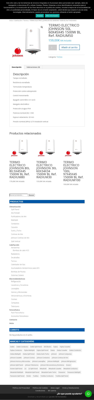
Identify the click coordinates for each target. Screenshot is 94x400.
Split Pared (15, 209)
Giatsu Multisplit (15, 354)
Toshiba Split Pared (62, 376)
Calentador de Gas (18, 264)
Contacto (13, 320)
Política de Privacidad (21, 388)
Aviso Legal (55, 388)
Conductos (15, 224)
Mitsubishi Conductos (70, 369)
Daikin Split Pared (36, 347)
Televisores (15, 306)
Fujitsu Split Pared (42, 350)
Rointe (29, 376)
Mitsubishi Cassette (55, 369)
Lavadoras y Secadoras (19, 285)
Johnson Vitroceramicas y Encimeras (52, 365)
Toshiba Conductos (47, 376)
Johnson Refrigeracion (68, 361)
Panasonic (62, 372)
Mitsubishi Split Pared (32, 372)
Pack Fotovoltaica (17, 313)
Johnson (54, 354)
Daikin (12, 347)
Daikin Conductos (22, 347)
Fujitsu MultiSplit (29, 350)
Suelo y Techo (16, 231)
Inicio (11, 20)
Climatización (15, 207)
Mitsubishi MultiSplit (16, 372)
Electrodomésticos (17, 279)
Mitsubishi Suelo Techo (48, 372)
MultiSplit (14, 220)
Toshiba (35, 376)
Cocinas (14, 299)
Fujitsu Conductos (16, 350)
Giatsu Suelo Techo (43, 354)
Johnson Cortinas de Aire (20, 238)
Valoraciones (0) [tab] (33, 67)
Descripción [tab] (16, 67)
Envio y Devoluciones (70, 388)
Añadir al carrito (69, 47)
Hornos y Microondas (19, 292)
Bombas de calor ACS (21, 250)
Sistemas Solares (17, 275)
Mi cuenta (52, 391)
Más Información (52, 16)
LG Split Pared (33, 369)
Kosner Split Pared (16, 369)
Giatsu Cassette (62, 350)
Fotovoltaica (14, 310)
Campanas (15, 303)
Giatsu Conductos (75, 350)
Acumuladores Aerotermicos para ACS (25, 268)
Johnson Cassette (16, 358)
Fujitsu (56, 347)
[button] (42, 27)
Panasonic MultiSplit (74, 372)
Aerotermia (15, 247)
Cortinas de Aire (17, 234)
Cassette (14, 227)
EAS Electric (47, 347)
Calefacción (18, 20)
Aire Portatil (15, 213)
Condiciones (40, 391)
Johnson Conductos (43, 358)
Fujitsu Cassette (65, 347)
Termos (26, 20)
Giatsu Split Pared (28, 354)
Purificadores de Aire (18, 216)
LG (25, 369)
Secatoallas (15, 257)
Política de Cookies (40, 388)
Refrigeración (16, 281)
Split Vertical (15, 241)
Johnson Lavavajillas (38, 361)
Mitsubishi (43, 369)
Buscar (31, 195)
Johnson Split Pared (16, 365)
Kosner (68, 365)
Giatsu (53, 350)
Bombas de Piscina (18, 272)
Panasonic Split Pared (17, 376)
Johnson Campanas (65, 354)
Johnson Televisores (31, 365)
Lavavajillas (15, 288)
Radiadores (15, 254)
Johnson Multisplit (53, 361)
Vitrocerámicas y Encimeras (21, 296)
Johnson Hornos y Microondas (20, 361)
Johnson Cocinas (29, 358)
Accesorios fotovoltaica (19, 316)
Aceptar (40, 16)
